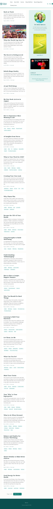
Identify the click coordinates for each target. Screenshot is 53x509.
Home (11, 2)
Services (22, 2)
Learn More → (40, 55)
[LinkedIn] (52, 3)
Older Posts (17, 494)
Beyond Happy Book (38, 2)
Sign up (26, 502)
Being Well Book (29, 2)
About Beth (16, 2)
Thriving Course (13, 5)
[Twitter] (50, 3)
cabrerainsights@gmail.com (36, 74)
